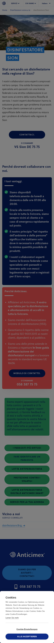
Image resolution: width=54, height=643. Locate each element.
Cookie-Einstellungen (27, 629)
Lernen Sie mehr (12, 618)
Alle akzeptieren (27, 637)
